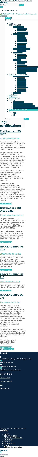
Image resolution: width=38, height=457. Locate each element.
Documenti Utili (18, 102)
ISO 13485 (22, 47)
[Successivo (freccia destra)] (3, 456)
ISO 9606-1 (23, 65)
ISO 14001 (22, 38)
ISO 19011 (22, 89)
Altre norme (18, 52)
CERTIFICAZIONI (15, 25)
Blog (1, 385)
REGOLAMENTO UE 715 (27, 69)
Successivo (8, 349)
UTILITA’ (12, 100)
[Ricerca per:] (9, 5)
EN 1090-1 (23, 62)
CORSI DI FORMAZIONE (18, 75)
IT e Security (19, 27)
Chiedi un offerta (6, 381)
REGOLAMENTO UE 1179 (28, 67)
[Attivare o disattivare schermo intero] (3, 454)
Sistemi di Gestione (21, 34)
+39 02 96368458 (8, 1)
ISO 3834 (22, 63)
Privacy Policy (5, 378)
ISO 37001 (23, 41)
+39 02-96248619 (6, 362)
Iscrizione (17, 93)
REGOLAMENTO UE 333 (27, 71)
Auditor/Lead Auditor (22, 76)
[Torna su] (0, 452)
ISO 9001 (21, 36)
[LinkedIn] (4, 3)
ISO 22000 (22, 51)
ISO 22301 (22, 30)
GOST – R (22, 54)
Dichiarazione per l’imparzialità (24, 106)
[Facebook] (1, 3)
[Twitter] (2, 3)
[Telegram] (7, 3)
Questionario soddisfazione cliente (25, 108)
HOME (11, 23)
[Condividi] (5, 454)
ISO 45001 (23, 40)
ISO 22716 (23, 56)
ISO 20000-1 (23, 32)
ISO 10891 (22, 58)
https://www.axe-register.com (10, 370)
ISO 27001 (23, 29)
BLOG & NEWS (14, 98)
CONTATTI (13, 97)
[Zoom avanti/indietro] (1, 454)
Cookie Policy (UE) (11, 10)
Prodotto (18, 60)
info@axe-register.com (24, 1)
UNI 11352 (22, 73)
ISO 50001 (22, 45)
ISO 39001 (23, 43)
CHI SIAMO (13, 95)
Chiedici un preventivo (19, 109)
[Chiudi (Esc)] (7, 454)
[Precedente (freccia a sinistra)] (1, 456)
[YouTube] (5, 3)
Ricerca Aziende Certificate (23, 104)
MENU (8, 18)
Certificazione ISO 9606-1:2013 (10, 209)
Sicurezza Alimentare (22, 49)
